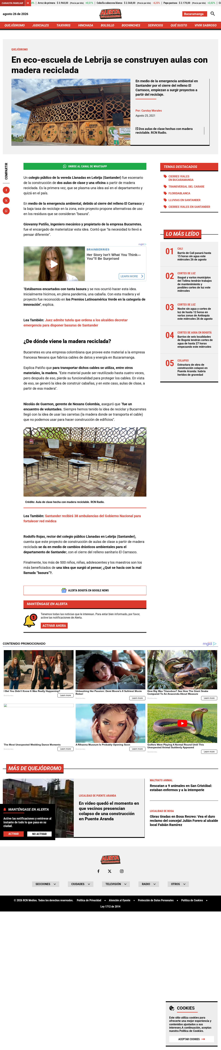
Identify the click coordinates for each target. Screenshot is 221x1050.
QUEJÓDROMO (14, 25)
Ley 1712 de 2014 (110, 906)
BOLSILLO (107, 25)
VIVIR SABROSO (206, 25)
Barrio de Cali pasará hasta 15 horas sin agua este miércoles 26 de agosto (194, 256)
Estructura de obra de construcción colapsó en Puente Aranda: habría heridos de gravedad (192, 369)
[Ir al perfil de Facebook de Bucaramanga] (98, 871)
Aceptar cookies (189, 1039)
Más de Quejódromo (34, 768)
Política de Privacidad (89, 900)
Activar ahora (54, 626)
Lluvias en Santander (184, 200)
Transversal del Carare (186, 186)
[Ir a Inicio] (110, 14)
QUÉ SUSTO (179, 25)
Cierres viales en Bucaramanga (181, 178)
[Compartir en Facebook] (6, 190)
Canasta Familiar (12, 3)
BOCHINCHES (131, 25)
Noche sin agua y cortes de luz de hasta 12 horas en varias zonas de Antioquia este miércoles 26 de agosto (195, 313)
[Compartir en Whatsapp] (6, 210)
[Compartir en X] (6, 200)
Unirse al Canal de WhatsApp (87, 166)
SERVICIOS (155, 25)
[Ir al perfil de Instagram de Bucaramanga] (121, 871)
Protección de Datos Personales (156, 900)
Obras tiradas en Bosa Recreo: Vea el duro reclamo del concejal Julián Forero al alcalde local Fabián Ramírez (184, 820)
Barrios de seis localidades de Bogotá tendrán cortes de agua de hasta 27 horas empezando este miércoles (195, 341)
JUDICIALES (40, 25)
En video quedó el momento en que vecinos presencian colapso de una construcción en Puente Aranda (109, 811)
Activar (13, 833)
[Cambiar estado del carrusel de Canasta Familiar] (28, 3)
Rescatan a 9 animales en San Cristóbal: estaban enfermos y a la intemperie (181, 788)
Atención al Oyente (119, 900)
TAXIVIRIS (63, 25)
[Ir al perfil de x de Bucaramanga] (109, 871)
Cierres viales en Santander (189, 206)
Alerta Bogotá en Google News (88, 590)
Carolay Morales (151, 110)
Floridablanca (179, 193)
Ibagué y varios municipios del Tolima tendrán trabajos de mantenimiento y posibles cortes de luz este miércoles (194, 284)
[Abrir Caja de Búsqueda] (213, 14)
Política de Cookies (191, 1031)
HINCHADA (85, 25)
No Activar (39, 833)
